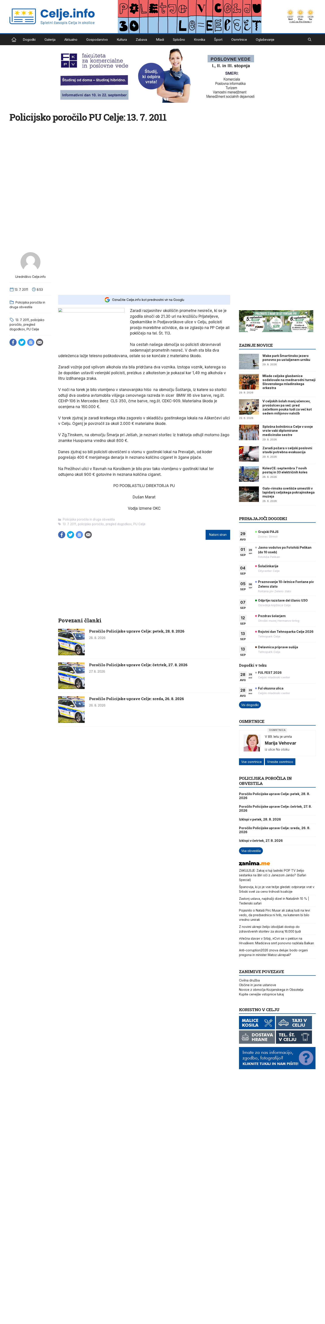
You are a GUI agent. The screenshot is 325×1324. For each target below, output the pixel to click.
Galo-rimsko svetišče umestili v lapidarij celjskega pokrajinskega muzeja (288, 492)
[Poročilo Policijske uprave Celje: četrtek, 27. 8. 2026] (71, 687)
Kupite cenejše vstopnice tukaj (261, 994)
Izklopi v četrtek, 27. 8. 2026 (261, 840)
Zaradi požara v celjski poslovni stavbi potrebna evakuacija (287, 450)
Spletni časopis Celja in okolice (14, 39)
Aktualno (70, 39)
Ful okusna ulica (270, 688)
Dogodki (29, 39)
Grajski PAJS (268, 532)
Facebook (13, 342)
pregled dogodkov (119, 524)
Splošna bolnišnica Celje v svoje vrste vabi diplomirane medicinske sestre (287, 430)
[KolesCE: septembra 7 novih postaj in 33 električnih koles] (249, 474)
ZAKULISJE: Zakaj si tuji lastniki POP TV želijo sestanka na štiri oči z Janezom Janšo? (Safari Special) (272, 875)
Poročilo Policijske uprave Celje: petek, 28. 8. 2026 (136, 631)
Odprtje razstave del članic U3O (283, 600)
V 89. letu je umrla (278, 736)
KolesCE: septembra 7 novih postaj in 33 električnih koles (285, 470)
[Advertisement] (144, 270)
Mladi (160, 39)
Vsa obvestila (251, 851)
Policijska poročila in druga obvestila (89, 519)
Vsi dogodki (250, 705)
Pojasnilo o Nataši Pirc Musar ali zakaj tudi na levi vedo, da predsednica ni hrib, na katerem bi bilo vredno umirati (274, 914)
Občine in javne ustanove (257, 985)
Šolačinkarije (268, 566)
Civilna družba (249, 980)
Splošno (179, 39)
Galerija (49, 39)
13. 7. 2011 (22, 320)
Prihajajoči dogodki (263, 518)
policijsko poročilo (91, 524)
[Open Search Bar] (310, 39)
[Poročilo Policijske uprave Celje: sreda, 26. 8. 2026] (71, 721)
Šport (218, 39)
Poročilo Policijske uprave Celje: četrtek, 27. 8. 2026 (138, 664)
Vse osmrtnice (251, 762)
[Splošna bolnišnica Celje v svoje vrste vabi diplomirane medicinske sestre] (249, 432)
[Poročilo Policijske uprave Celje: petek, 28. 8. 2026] (71, 654)
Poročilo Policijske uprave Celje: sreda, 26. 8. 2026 (136, 698)
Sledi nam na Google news (30, 342)
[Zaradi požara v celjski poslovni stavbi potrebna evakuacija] (249, 454)
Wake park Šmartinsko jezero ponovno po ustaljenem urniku (286, 358)
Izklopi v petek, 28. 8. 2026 (260, 819)
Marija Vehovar (280, 743)
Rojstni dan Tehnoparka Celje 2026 (286, 631)
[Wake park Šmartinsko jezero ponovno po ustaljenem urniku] (249, 361)
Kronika (199, 39)
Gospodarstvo (97, 39)
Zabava (141, 39)
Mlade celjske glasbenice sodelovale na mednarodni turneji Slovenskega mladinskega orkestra (288, 382)
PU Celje (33, 329)
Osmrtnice (239, 39)
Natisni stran (218, 534)
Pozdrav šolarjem (272, 616)
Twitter (21, 342)
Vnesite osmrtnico (280, 762)
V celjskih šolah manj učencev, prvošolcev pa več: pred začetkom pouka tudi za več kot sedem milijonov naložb (287, 407)
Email (39, 342)
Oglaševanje (265, 39)
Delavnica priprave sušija (278, 647)
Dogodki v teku (253, 665)
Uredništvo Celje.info (30, 277)
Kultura (122, 39)
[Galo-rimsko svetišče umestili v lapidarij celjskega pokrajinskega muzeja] (249, 494)
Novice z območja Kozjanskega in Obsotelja (271, 989)
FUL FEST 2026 (270, 672)
